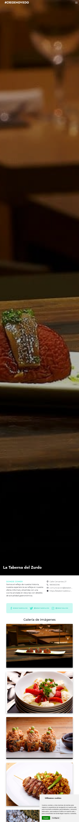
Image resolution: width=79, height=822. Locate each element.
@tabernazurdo (61, 608)
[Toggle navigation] (76, 2)
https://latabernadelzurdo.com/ (64, 591)
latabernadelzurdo (20, 608)
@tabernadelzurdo (41, 608)
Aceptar (46, 818)
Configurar (55, 818)
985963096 (55, 584)
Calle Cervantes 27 (58, 581)
